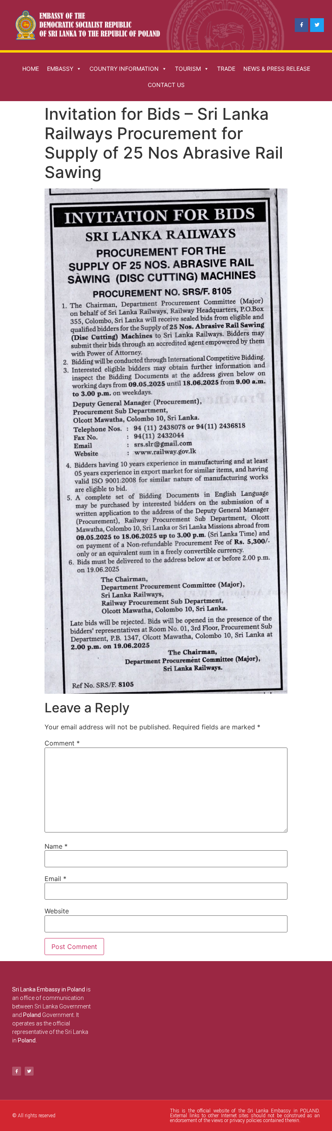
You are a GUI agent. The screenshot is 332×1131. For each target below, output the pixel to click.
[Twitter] (317, 25)
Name (56, 846)
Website (57, 911)
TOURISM (188, 68)
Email (55, 878)
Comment (62, 743)
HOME (30, 68)
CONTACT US (166, 84)
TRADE (226, 68)
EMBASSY (60, 68)
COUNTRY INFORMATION (124, 68)
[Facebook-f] (302, 25)
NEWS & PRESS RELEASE (276, 68)
